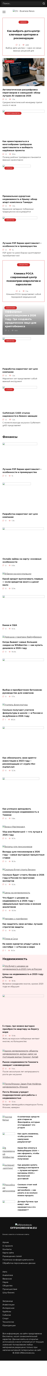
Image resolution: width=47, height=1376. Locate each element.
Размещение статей (12, 1256)
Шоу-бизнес (9, 1292)
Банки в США (10, 625)
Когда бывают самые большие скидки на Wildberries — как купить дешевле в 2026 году (23, 645)
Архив (6, 1242)
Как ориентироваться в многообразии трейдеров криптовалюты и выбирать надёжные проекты (18, 146)
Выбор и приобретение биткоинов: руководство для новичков (22, 691)
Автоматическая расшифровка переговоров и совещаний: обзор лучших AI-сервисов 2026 (21, 92)
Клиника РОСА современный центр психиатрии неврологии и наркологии (24, 279)
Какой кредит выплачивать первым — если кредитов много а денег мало (23, 582)
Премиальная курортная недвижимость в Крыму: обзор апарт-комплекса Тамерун (20, 199)
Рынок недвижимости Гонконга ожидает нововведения (20, 1063)
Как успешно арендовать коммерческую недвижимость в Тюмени (21, 812)
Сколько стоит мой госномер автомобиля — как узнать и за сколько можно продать (27, 1190)
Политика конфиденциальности (18, 1260)
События (7, 1315)
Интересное (8, 1308)
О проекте (8, 1246)
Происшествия (10, 1289)
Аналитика (8, 1275)
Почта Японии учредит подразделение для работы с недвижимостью (20, 1095)
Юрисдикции (9, 1325)
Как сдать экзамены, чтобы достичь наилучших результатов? (28, 1138)
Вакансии (7, 1279)
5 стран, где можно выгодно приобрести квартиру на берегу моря (21, 1029)
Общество (8, 1285)
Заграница (8, 1301)
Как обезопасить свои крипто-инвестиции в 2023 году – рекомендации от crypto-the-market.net (20, 762)
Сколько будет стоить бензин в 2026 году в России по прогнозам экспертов (23, 878)
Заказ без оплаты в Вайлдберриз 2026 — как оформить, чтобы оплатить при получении (28, 1153)
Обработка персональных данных (19, 1263)
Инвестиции (8, 1305)
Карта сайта (8, 1253)
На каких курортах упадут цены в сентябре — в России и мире (21, 945)
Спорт (6, 1318)
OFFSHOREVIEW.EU (23, 1227)
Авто (5, 1272)
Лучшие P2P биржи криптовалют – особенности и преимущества (22, 244)
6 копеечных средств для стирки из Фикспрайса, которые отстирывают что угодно (29, 1122)
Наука (5, 1282)
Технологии (8, 1322)
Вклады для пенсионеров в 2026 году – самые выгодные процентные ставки (23, 855)
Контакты (7, 1249)
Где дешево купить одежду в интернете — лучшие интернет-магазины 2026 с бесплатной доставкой (28, 1172)
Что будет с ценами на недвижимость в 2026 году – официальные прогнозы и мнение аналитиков (22, 902)
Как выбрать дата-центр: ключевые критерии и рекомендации (23, 34)
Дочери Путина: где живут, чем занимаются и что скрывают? (28, 1205)
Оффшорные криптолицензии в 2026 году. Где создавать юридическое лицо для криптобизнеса (20, 319)
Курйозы (7, 1311)
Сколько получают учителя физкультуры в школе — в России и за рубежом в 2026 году (23, 713)
